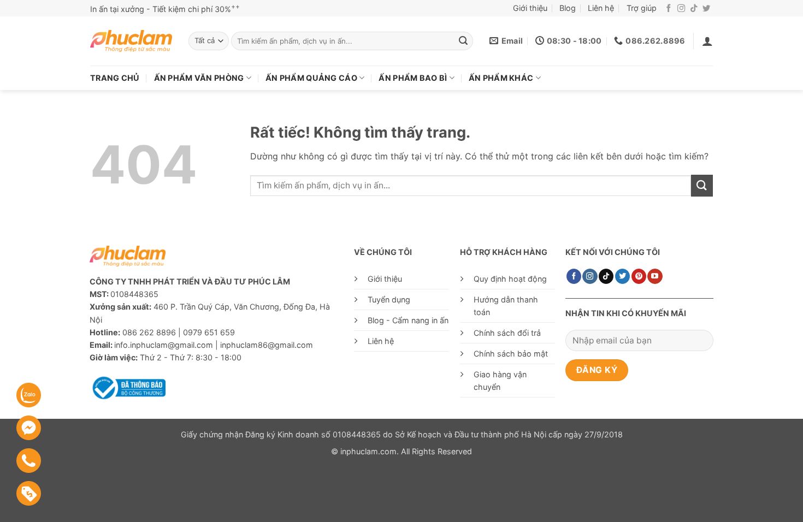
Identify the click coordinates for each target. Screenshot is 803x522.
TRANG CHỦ (115, 77)
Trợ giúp (642, 8)
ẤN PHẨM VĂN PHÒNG (199, 77)
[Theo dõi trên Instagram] (681, 8)
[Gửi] (463, 41)
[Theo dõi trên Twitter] (706, 8)
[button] (707, 41)
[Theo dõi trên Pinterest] (638, 276)
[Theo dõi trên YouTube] (654, 276)
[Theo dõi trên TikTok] (694, 8)
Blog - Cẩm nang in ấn (408, 320)
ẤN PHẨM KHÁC (501, 77)
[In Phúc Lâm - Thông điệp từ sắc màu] (131, 41)
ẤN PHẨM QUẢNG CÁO (311, 77)
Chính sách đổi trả (507, 332)
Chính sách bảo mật (511, 353)
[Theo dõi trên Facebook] (668, 8)
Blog (567, 8)
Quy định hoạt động (510, 278)
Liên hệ (601, 8)
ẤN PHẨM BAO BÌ (413, 77)
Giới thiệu (530, 8)
